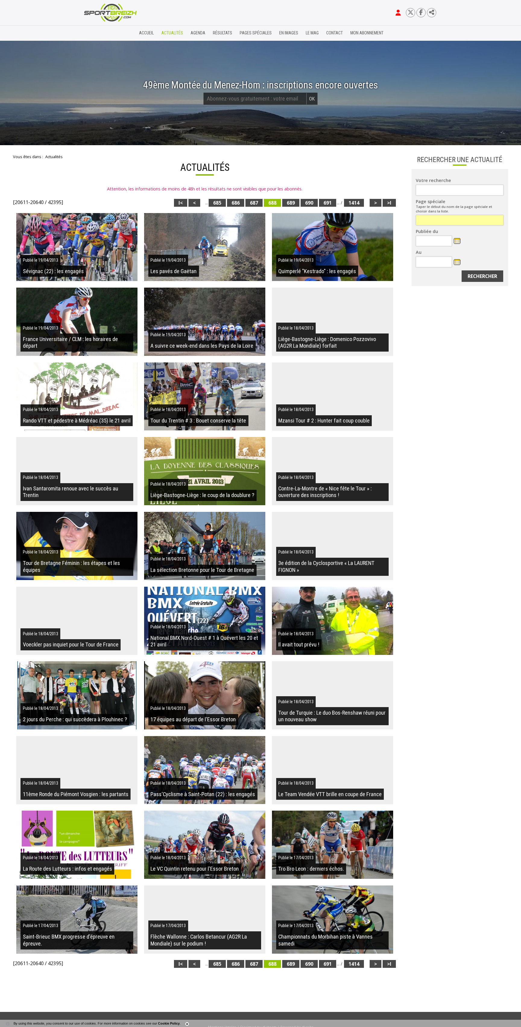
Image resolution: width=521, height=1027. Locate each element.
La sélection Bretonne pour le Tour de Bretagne (202, 570)
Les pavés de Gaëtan (173, 271)
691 (328, 202)
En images (288, 33)
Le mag (312, 33)
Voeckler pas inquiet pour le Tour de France (70, 644)
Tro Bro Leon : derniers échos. (311, 869)
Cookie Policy (169, 1023)
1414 (354, 202)
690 (309, 202)
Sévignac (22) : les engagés (53, 271)
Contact (334, 33)
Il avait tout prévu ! (298, 644)
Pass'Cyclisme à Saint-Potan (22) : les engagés (202, 794)
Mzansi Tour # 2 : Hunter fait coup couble (324, 420)
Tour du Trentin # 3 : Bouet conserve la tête (198, 420)
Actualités (172, 33)
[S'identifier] (398, 12)
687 (254, 202)
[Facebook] (421, 12)
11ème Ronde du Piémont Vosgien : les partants (75, 794)
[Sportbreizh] (98, 33)
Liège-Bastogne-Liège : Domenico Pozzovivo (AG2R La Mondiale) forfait (327, 342)
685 (217, 202)
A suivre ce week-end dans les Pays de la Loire (201, 346)
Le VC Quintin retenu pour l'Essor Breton (194, 869)
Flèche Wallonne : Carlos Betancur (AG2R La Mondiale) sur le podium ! (198, 940)
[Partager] (431, 12)
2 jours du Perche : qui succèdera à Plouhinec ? (75, 719)
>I (389, 202)
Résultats (222, 33)
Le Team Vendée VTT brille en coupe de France (330, 794)
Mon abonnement (367, 33)
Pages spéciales (256, 33)
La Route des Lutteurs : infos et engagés (67, 869)
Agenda (198, 33)
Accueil (146, 33)
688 (272, 202)
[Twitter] (410, 12)
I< (180, 202)
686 (236, 202)
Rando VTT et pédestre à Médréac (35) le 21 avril (77, 420)
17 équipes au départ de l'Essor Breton (193, 719)
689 (291, 202)
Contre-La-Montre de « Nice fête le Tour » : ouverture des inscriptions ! (325, 492)
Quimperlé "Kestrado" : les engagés (317, 271)
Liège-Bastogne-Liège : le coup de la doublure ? (202, 495)
